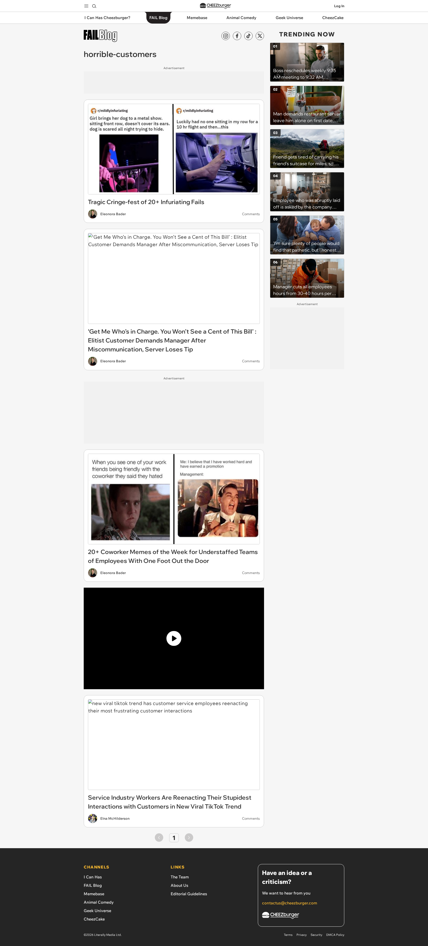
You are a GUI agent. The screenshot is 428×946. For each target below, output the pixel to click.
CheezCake (94, 919)
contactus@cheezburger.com (289, 902)
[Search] (94, 5)
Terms (288, 935)
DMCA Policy (335, 935)
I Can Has (93, 876)
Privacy (301, 935)
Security (316, 935)
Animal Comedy (99, 902)
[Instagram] (225, 36)
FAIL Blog (93, 885)
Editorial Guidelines (189, 893)
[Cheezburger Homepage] (215, 6)
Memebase (94, 893)
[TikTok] (248, 36)
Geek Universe (97, 910)
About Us (179, 885)
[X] (260, 36)
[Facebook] (237, 36)
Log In (339, 6)
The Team (180, 876)
